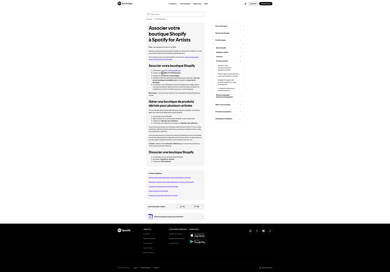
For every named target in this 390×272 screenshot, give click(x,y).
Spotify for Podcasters (177, 238)
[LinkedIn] (263, 230)
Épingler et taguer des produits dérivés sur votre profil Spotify (171, 182)
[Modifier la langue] (245, 3)
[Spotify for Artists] (125, 4)
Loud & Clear (148, 248)
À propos (146, 234)
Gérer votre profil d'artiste (158, 191)
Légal (135, 268)
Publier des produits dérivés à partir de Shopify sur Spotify (170, 177)
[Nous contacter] (201, 216)
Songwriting (173, 243)
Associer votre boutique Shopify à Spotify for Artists (224, 67)
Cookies (156, 268)
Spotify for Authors (176, 234)
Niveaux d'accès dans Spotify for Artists (163, 195)
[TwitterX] (257, 230)
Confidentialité (145, 268)
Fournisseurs (148, 243)
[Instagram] (250, 230)
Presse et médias (149, 238)
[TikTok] (270, 230)
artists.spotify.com (174, 70)
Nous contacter (148, 252)
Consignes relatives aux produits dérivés (163, 186)
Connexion (253, 4)
